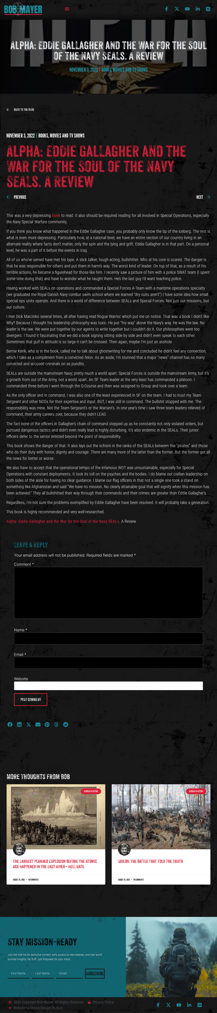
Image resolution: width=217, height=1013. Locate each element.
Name (20, 630)
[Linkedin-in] (197, 9)
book (56, 215)
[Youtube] (187, 9)
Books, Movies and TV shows (125, 69)
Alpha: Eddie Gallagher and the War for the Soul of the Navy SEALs (62, 521)
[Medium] (208, 9)
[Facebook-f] (166, 9)
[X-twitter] (177, 9)
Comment (24, 564)
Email (20, 654)
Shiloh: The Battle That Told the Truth (150, 861)
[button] (67, 8)
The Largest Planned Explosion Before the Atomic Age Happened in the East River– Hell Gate (55, 864)
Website (21, 679)
